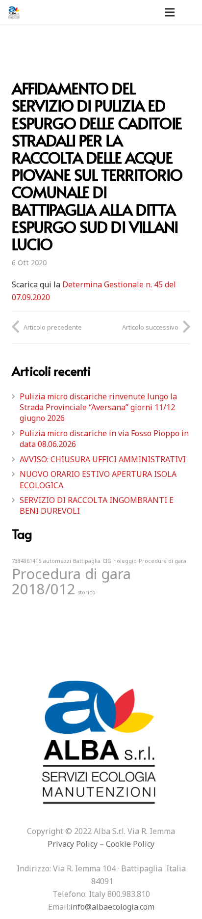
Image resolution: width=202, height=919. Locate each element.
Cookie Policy (130, 843)
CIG (106, 560)
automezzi (57, 560)
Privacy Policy (73, 843)
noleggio (125, 560)
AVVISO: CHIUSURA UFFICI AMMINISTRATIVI (103, 459)
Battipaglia (87, 560)
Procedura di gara (162, 560)
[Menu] (169, 12)
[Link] (14, 12)
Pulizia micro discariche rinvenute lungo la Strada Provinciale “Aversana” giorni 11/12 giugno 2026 (98, 407)
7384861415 (26, 560)
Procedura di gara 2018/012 (71, 581)
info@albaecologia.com (112, 906)
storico (86, 592)
